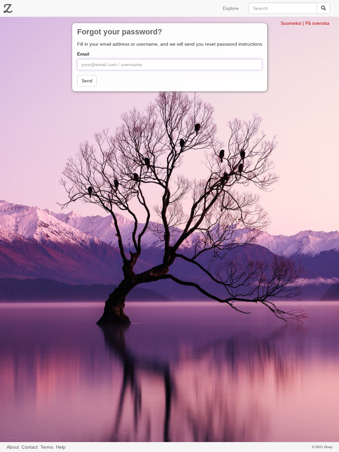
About (13, 447)
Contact (30, 447)
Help (61, 447)
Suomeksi (291, 23)
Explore (231, 8)
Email (83, 54)
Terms (46, 447)
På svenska (317, 23)
